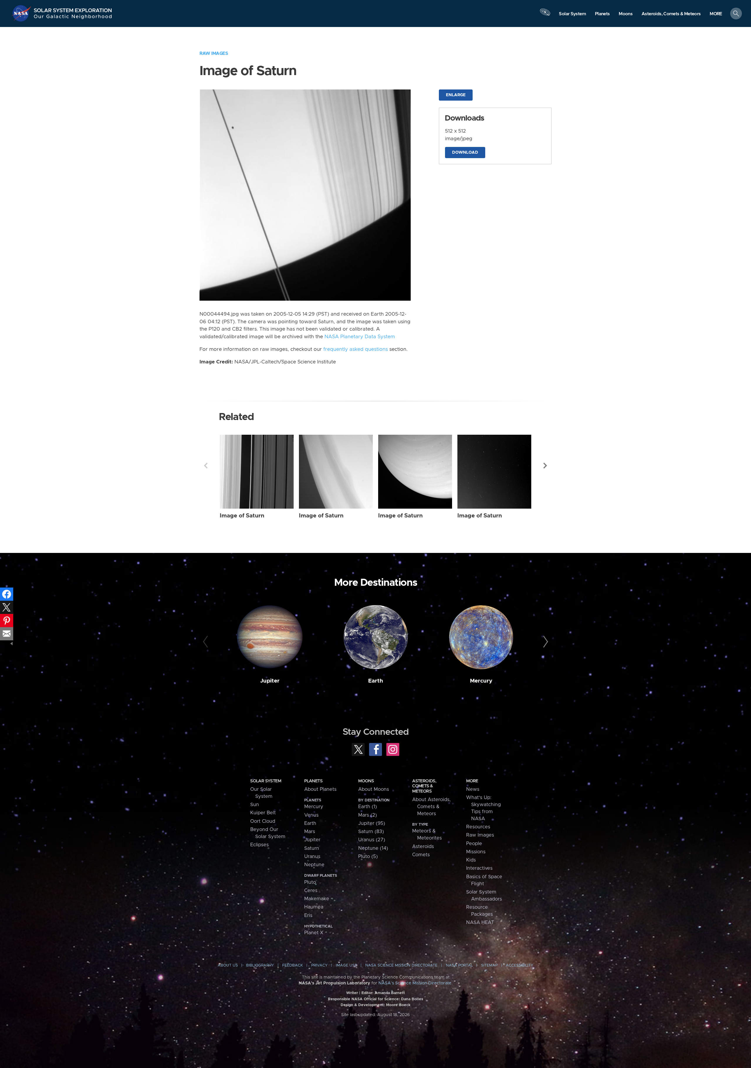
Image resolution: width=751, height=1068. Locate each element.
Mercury (481, 681)
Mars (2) (367, 815)
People (474, 843)
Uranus (312, 856)
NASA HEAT (480, 922)
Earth (375, 681)
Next (545, 465)
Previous (205, 465)
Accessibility (519, 965)
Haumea (313, 907)
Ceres (310, 890)
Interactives (479, 868)
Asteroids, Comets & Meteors (424, 786)
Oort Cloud (262, 821)
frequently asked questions (355, 349)
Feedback (292, 965)
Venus (311, 815)
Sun (254, 804)
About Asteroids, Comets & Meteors (431, 806)
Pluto (310, 882)
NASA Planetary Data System (359, 336)
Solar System (265, 781)
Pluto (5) (368, 856)
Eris (308, 915)
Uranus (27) (371, 839)
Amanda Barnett (390, 993)
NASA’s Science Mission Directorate (414, 983)
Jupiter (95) (371, 823)
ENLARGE (456, 95)
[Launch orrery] (545, 15)
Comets (421, 854)
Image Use (346, 965)
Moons (366, 781)
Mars (309, 831)
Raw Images (213, 53)
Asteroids (423, 846)
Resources (478, 827)
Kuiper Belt (263, 812)
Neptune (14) (373, 848)
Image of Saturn (242, 516)
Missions (476, 851)
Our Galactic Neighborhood (73, 17)
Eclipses (259, 844)
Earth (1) (367, 806)
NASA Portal (459, 965)
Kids (471, 860)
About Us (228, 965)
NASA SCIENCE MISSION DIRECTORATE (401, 965)
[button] (716, 14)
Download (465, 152)
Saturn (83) (371, 831)
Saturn (311, 848)
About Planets (320, 789)
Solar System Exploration (73, 8)
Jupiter (270, 681)
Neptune (314, 864)
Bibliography (260, 965)
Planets (313, 781)
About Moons (373, 789)
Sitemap (489, 965)
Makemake (316, 898)
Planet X (313, 932)
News (472, 789)
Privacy (319, 965)
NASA (22, 13)
